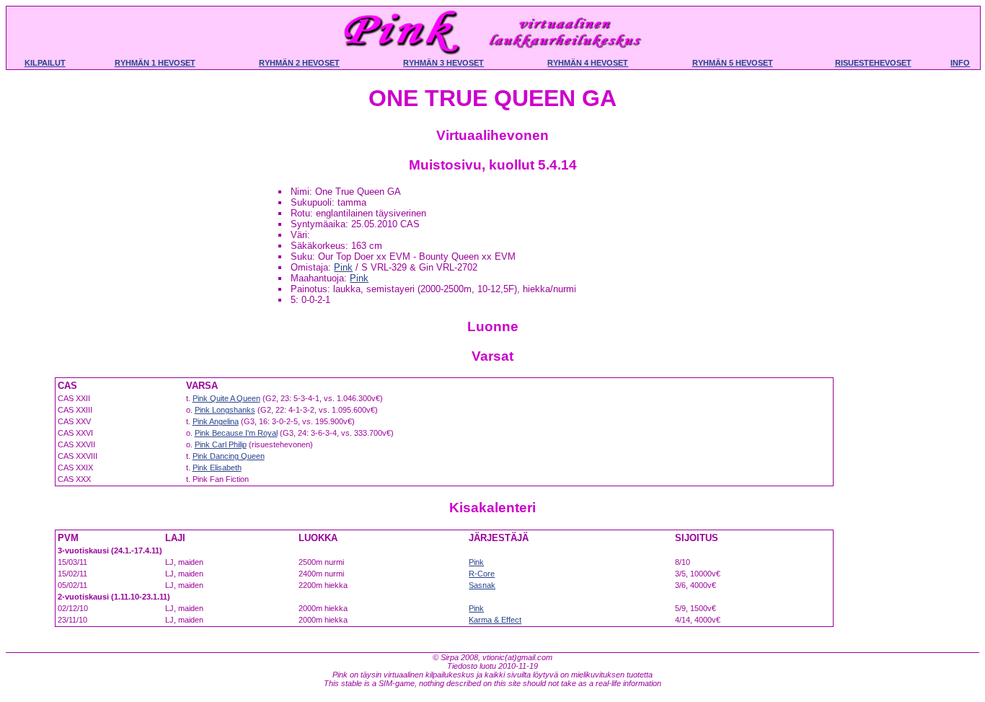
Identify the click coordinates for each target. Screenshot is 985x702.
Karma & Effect (495, 619)
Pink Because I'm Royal (236, 433)
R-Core (482, 573)
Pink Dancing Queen (229, 456)
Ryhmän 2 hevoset (299, 62)
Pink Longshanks (225, 409)
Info (960, 62)
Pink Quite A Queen (226, 398)
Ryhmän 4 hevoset (587, 62)
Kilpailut (45, 62)
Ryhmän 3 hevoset (443, 62)
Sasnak (482, 585)
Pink (343, 267)
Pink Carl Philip (221, 444)
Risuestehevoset (873, 62)
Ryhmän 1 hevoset (155, 62)
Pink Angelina (216, 421)
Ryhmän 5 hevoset (732, 62)
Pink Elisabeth (217, 467)
